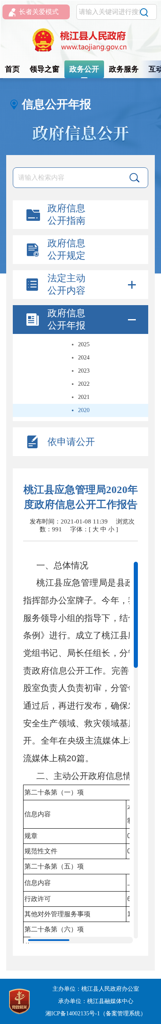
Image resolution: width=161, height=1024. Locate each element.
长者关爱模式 (39, 11)
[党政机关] (19, 1001)
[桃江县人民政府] (80, 40)
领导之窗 (44, 69)
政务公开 (84, 69)
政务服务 (124, 69)
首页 (12, 69)
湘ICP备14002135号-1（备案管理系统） (95, 1013)
